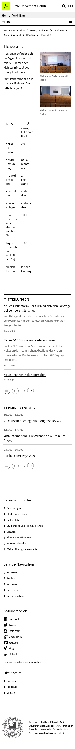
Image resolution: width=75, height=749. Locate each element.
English (11, 692)
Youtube (13, 642)
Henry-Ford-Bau (13, 15)
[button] (7, 390)
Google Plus (15, 636)
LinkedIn (13, 654)
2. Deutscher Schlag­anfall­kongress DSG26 (32, 421)
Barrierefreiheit (15, 596)
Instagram (14, 630)
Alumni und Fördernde (19, 537)
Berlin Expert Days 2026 (20, 456)
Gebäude (59, 30)
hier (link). (16, 88)
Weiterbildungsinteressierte (22, 549)
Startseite (9, 30)
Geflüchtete (13, 520)
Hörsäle (30, 35)
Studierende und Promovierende (25, 525)
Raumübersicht (12, 35)
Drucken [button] (11, 681)
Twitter (13, 625)
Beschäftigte (14, 508)
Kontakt (11, 578)
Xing (11, 648)
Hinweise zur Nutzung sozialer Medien (22, 661)
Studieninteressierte (18, 514)
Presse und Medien (17, 543)
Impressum (13, 584)
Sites (22, 30)
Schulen (11, 531)
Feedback (12, 686)
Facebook (14, 619)
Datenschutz (14, 590)
